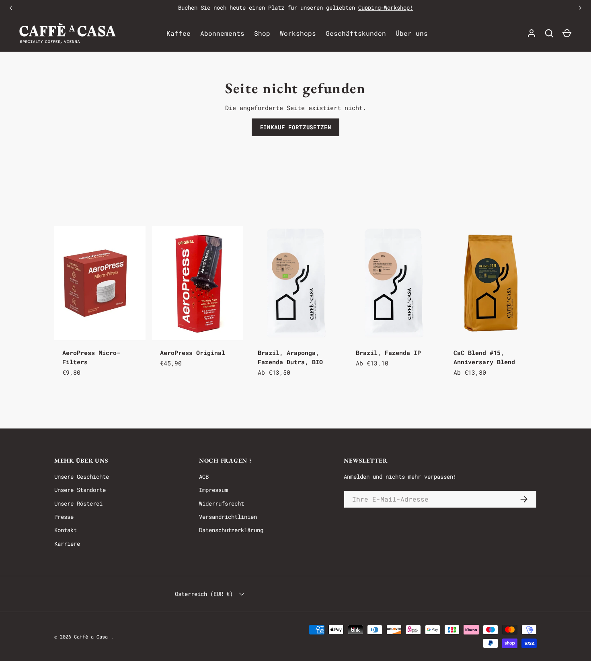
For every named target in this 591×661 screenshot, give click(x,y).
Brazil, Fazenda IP (388, 353)
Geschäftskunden (356, 33)
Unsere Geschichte (81, 476)
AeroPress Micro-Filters (91, 357)
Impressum (213, 490)
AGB (204, 476)
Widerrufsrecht (221, 503)
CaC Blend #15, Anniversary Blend (484, 357)
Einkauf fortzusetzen (295, 127)
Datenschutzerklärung (231, 530)
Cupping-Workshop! (385, 7)
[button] (567, 33)
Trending (80, 207)
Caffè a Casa (92, 636)
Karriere (67, 543)
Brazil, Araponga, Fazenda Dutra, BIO (290, 357)
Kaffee (178, 33)
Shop (262, 33)
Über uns (412, 33)
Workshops (298, 33)
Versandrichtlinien (228, 516)
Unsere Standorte (80, 490)
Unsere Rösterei (78, 503)
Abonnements (222, 33)
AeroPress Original (192, 353)
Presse (64, 516)
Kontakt (65, 530)
